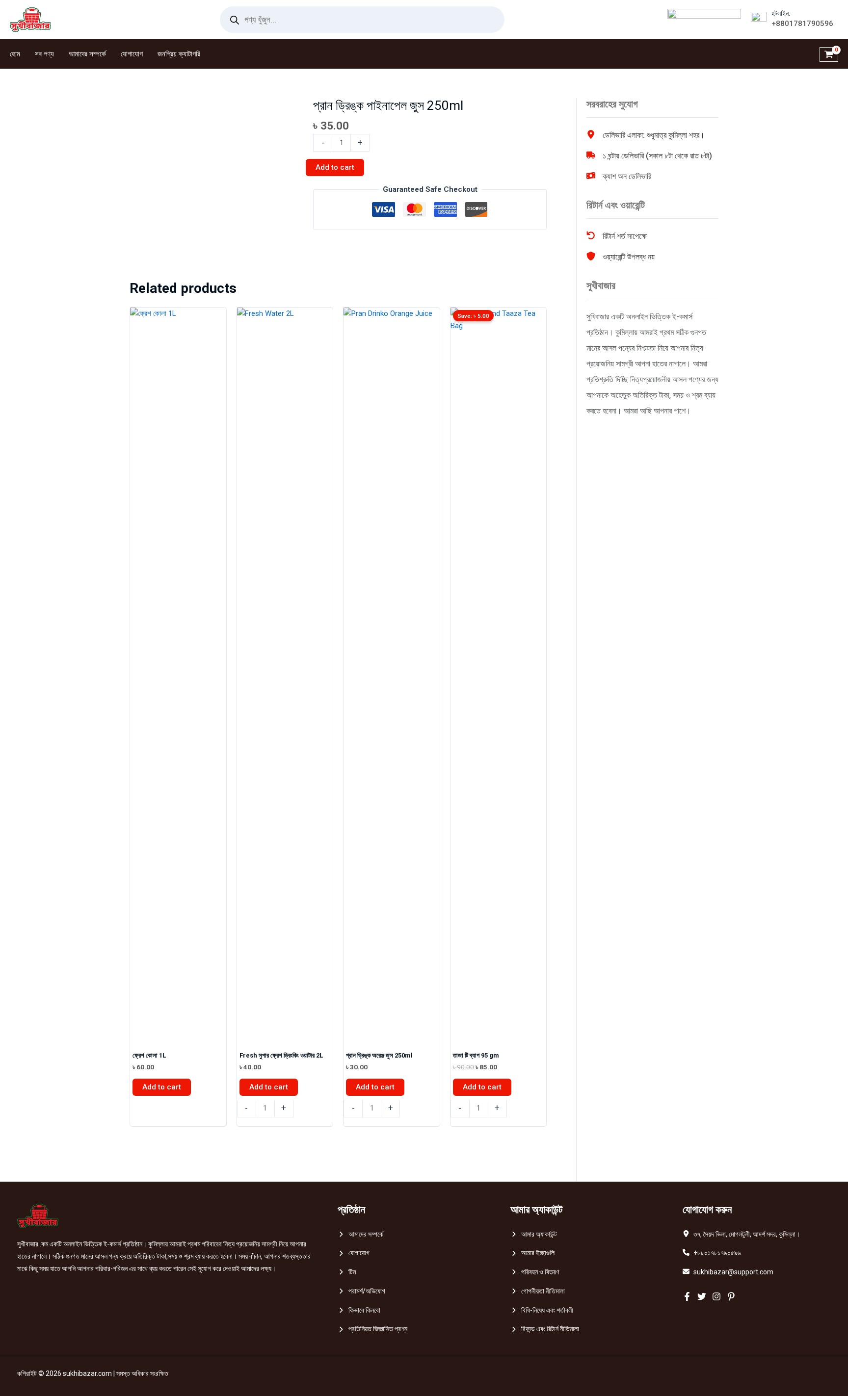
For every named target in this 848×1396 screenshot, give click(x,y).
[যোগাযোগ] (354, 1253)
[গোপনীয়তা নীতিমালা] (537, 1291)
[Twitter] (701, 1296)
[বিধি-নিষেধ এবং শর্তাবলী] (541, 1310)
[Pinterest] (731, 1296)
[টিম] (347, 1272)
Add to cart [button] (161, 1087)
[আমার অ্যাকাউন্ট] (533, 1234)
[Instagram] (716, 1296)
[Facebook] (687, 1296)
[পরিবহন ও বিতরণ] (534, 1272)
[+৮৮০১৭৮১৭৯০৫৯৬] (712, 1253)
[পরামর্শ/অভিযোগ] (361, 1291)
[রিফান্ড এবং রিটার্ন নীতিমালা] (544, 1329)
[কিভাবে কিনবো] (359, 1310)
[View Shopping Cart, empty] (829, 54)
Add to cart (335, 167)
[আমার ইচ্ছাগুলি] (532, 1253)
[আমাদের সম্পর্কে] (360, 1234)
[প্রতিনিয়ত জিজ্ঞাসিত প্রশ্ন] (372, 1329)
